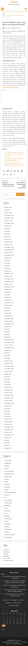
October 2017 (8, 432)
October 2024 (8, 252)
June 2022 (7, 308)
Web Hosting (8, 537)
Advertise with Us (8, 560)
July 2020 (7, 353)
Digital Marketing (9, 474)
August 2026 (8, 207)
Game (6, 481)
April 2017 (7, 445)
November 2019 (9, 369)
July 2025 (7, 228)
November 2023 (9, 281)
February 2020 (9, 361)
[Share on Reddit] (4, 174)
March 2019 (8, 387)
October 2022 (8, 305)
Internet (7, 495)
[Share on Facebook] (8, 171)
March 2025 (8, 239)
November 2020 (9, 342)
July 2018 (7, 408)
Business (7, 466)
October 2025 (8, 220)
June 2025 (7, 231)
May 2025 (7, 234)
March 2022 (8, 313)
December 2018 (9, 395)
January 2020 (8, 363)
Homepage (6, 551)
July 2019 (7, 376)
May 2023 (7, 292)
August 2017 (8, 437)
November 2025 (9, 218)
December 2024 (9, 247)
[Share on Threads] (10, 174)
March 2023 (8, 297)
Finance (7, 479)
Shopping (7, 516)
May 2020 (7, 355)
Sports (7, 521)
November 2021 (9, 318)
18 (7, 621)
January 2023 (8, 300)
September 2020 (9, 347)
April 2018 (7, 416)
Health (6, 489)
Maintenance (8, 503)
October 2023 (8, 284)
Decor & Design (9, 471)
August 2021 (8, 326)
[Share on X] (11, 171)
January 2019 (8, 392)
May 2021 (7, 331)
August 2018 (8, 406)
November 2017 (9, 429)
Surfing (7, 526)
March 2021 (8, 337)
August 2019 (8, 374)
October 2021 (8, 321)
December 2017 (9, 427)
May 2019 (7, 382)
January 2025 (8, 244)
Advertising (8, 460)
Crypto (7, 468)
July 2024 (7, 260)
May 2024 (7, 265)
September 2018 (9, 403)
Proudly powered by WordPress (11, 642)
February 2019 (9, 390)
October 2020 (8, 345)
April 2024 (7, 268)
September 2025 (9, 223)
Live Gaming (8, 500)
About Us (5, 554)
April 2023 (7, 294)
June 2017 (7, 443)
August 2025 (8, 226)
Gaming (7, 484)
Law (6, 497)
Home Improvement (10, 492)
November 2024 (9, 249)
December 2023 (9, 279)
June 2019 (7, 379)
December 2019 (9, 366)
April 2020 (7, 358)
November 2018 (9, 398)
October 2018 (8, 400)
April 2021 (7, 334)
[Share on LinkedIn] (14, 171)
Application (8, 463)
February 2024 (9, 273)
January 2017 (8, 448)
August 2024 (8, 257)
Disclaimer (6, 556)
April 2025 (7, 236)
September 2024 (9, 255)
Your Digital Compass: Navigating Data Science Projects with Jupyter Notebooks (14, 154)
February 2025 (9, 242)
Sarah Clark (16, 28)
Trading (7, 532)
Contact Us (6, 549)
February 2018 (9, 421)
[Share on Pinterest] (21, 171)
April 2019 (7, 384)
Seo (6, 513)
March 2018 (8, 419)
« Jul (3, 629)
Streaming (8, 524)
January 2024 (8, 276)
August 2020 (8, 350)
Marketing (8, 505)
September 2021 (9, 324)
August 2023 (8, 289)
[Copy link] (14, 174)
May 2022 (7, 310)
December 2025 (9, 215)
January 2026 (8, 212)
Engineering (8, 476)
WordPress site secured (12, 87)
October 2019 (8, 371)
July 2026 (7, 210)
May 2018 (7, 413)
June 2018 (7, 411)
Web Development (10, 534)
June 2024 (7, 263)
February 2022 (9, 316)
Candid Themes (17, 643)
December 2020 (9, 339)
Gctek (14, 2)
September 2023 (9, 286)
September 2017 (9, 435)
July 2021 (7, 329)
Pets (6, 508)
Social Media (8, 518)
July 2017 (7, 440)
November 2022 (9, 302)
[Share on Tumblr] (7, 174)
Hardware (7, 487)
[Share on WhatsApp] (18, 171)
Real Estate (8, 511)
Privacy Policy (7, 558)
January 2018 (8, 424)
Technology (8, 529)
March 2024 (8, 271)
